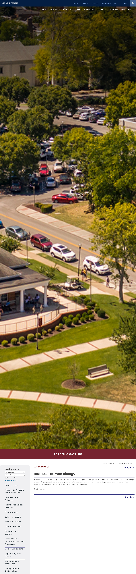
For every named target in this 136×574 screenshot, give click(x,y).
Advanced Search (11, 480)
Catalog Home (11, 485)
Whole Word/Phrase (12, 478)
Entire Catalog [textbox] (10, 472)
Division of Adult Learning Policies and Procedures (14, 541)
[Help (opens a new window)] (133, 467)
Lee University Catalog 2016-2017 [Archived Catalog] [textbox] (118, 463)
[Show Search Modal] (133, 3)
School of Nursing (13, 517)
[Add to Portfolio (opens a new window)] (125, 467)
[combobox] (119, 463)
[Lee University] (10, 3)
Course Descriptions (14, 549)
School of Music (12, 512)
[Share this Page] (128, 467)
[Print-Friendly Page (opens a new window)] (131, 467)
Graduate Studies (13, 526)
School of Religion (13, 521)
